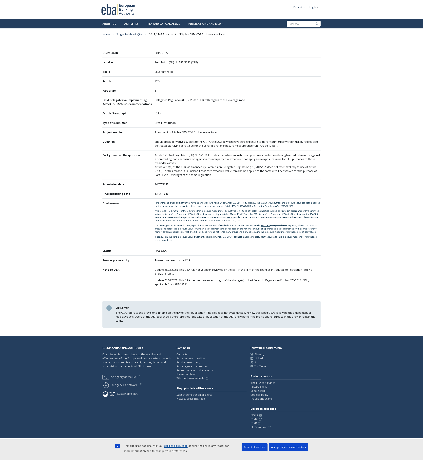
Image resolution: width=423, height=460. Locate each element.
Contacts (181, 354)
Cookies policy (259, 395)
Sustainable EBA (127, 394)
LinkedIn (259, 358)
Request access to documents (194, 370)
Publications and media (205, 24)
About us (109, 24)
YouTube (260, 366)
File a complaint (186, 374)
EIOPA (254, 415)
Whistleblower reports (190, 378)
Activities (131, 24)
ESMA (254, 419)
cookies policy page (176, 445)
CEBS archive (258, 427)
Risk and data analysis (163, 24)
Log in (312, 7)
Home (106, 34)
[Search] (317, 24)
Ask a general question (190, 358)
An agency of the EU (123, 377)
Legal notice (258, 391)
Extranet (297, 7)
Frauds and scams (261, 398)
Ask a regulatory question (192, 366)
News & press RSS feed (190, 398)
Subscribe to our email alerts (194, 395)
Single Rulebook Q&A (129, 34)
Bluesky (259, 354)
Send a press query (188, 362)
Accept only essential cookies (288, 447)
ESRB (253, 423)
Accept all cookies (254, 447)
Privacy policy (258, 387)
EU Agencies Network (124, 385)
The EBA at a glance (262, 383)
